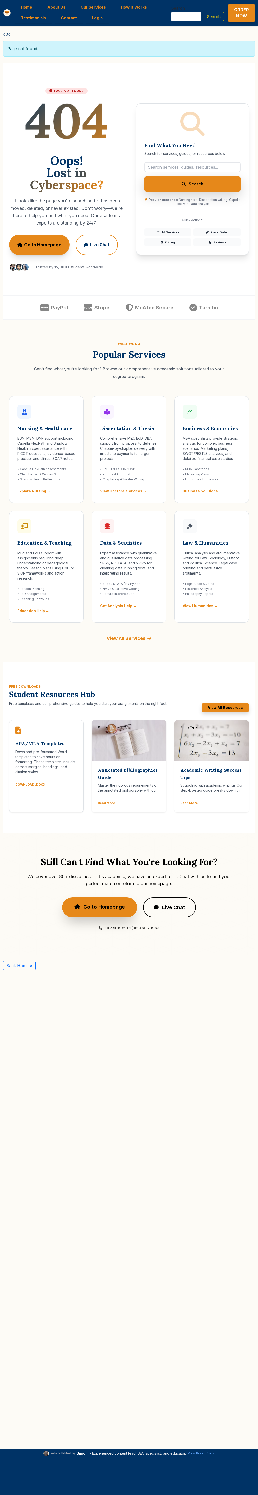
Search (178, 8)
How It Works (134, 7)
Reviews (219, 242)
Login (97, 18)
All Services (170, 232)
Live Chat (99, 244)
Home (26, 7)
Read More (106, 803)
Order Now (241, 12)
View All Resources (225, 707)
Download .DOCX (30, 784)
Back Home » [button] (19, 965)
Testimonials (33, 18)
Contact (69, 18)
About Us (56, 7)
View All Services (126, 638)
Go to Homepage (42, 244)
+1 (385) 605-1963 (142, 928)
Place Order (219, 232)
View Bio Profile (199, 1453)
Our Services (93, 7)
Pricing (169, 242)
